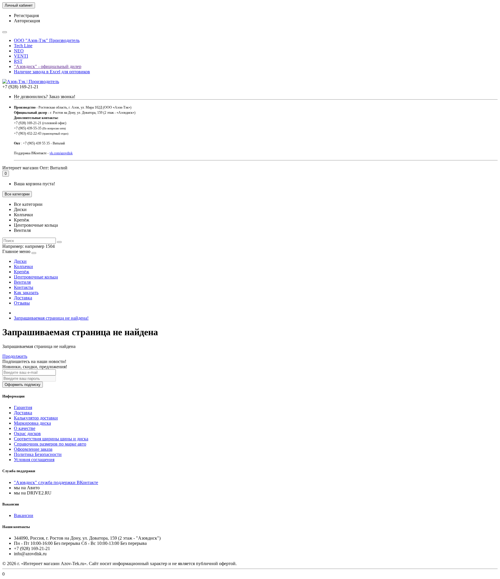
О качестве (24, 428)
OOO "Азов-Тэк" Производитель (47, 40)
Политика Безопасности (38, 454)
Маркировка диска (32, 423)
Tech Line (23, 45)
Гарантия (23, 407)
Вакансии (23, 515)
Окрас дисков (27, 433)
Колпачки (23, 266)
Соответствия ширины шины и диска (51, 438)
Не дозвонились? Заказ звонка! (44, 96)
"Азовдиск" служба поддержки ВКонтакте (56, 482)
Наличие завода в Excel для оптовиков (52, 71)
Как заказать (26, 292)
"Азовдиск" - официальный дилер (47, 66)
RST (18, 61)
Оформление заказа (33, 449)
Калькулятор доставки (36, 417)
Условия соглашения (34, 459)
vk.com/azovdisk (61, 153)
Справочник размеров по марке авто (50, 443)
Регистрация (26, 15)
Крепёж (21, 271)
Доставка (23, 297)
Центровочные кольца (36, 276)
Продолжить (14, 356)
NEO (19, 50)
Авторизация (27, 20)
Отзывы (22, 303)
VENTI (21, 56)
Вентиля (22, 282)
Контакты (23, 287)
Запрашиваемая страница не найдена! (51, 318)
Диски (20, 261)
